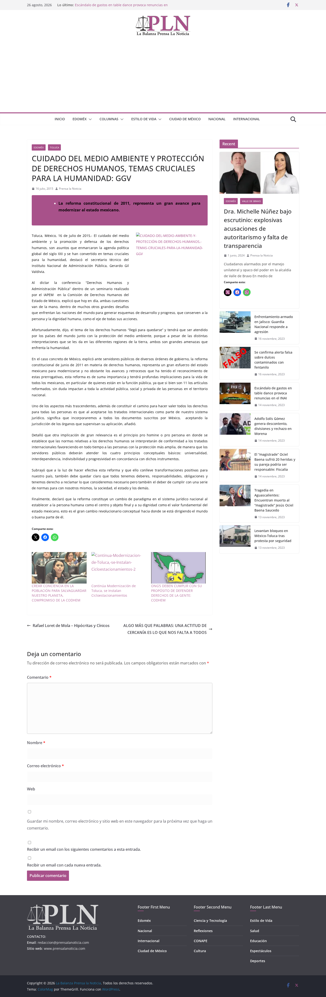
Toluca (54, 147)
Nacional (217, 119)
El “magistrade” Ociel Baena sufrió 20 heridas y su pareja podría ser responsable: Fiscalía (274, 462)
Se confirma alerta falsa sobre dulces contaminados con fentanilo (273, 360)
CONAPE (200, 941)
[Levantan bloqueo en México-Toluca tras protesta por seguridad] (235, 539)
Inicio (60, 119)
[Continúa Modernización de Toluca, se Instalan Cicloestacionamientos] (118, 567)
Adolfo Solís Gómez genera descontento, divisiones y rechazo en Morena (273, 426)
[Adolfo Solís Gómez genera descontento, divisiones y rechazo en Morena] (235, 429)
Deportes (257, 961)
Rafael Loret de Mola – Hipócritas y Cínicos (71, 625)
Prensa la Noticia (70, 189)
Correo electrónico (45, 765)
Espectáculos (260, 951)
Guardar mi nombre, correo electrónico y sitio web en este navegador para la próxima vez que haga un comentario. (119, 825)
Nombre (36, 742)
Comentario (39, 677)
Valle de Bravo (251, 201)
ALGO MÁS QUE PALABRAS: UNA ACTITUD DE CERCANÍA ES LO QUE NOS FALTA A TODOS (165, 629)
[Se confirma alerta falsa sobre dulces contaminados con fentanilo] (235, 363)
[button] (89, 119)
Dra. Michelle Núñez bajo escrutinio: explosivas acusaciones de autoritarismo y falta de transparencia (258, 228)
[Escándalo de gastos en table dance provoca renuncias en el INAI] (235, 397)
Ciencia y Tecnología (210, 920)
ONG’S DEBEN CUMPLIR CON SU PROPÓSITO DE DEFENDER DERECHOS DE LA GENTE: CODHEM (176, 593)
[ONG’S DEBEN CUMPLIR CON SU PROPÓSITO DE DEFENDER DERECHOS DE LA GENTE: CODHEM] (178, 567)
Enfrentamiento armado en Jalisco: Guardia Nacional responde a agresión (273, 324)
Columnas (109, 119)
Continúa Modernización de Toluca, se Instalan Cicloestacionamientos (113, 591)
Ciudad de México (185, 119)
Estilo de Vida (143, 119)
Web (31, 789)
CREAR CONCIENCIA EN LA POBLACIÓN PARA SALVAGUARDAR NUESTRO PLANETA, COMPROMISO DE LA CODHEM (59, 593)
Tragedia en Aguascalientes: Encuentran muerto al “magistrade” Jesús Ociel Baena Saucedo (273, 500)
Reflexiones (203, 931)
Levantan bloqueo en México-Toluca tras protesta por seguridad (272, 535)
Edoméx (80, 119)
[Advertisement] (163, 76)
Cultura (200, 951)
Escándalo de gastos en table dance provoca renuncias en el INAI (273, 393)
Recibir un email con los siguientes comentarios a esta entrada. (84, 849)
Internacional (246, 119)
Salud (254, 931)
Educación (258, 941)
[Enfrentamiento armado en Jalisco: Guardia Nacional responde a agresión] (235, 327)
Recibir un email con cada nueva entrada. (64, 865)
